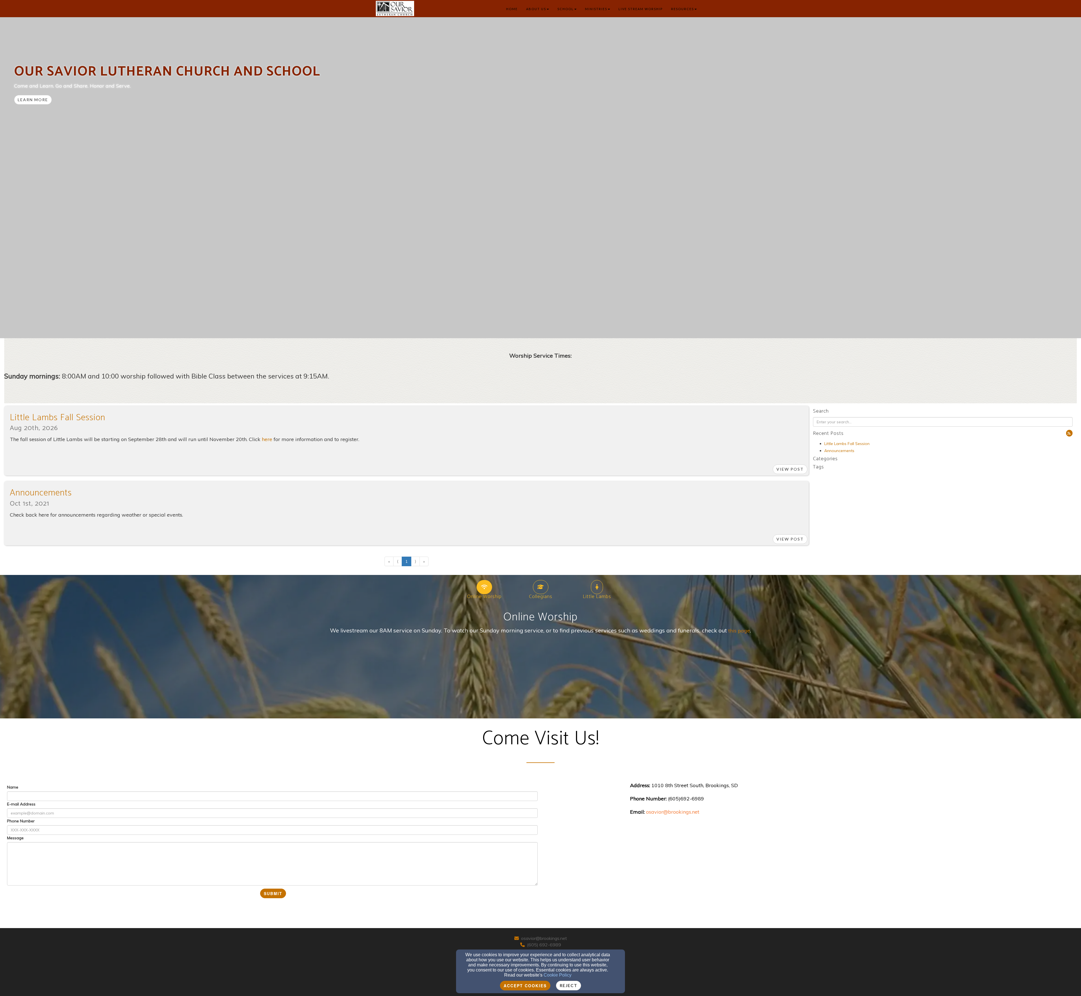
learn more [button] (33, 99)
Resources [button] (682, 9)
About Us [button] (536, 9)
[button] (1069, 433)
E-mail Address (21, 804)
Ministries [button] (596, 9)
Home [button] (512, 9)
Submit (273, 893)
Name (12, 787)
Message (15, 837)
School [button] (565, 9)
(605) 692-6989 (544, 945)
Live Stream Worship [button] (640, 9)
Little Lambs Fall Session (57, 417)
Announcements (41, 493)
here (267, 439)
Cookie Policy (557, 975)
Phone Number (21, 821)
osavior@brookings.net (544, 938)
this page (739, 630)
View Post (790, 469)
